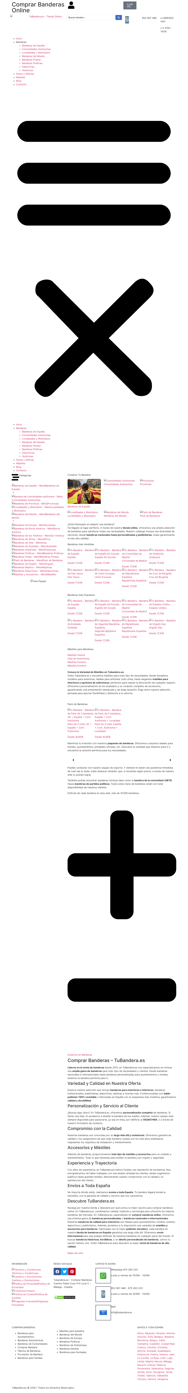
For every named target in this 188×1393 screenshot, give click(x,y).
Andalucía (154, 557)
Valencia (151, 1375)
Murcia (158, 1361)
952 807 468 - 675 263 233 (127, 1288)
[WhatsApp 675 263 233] (103, 1275)
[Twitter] (64, 1271)
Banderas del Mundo (33, 56)
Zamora (151, 1379)
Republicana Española (134, 580)
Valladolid (162, 1375)
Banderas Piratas (31, 59)
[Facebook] (57, 1271)
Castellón (155, 1343)
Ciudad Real (168, 1343)
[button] (94, 254)
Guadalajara (164, 1350)
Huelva (154, 1354)
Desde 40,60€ (75, 736)
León (163, 1357)
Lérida (140, 1361)
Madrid (149, 1361)
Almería (170, 1333)
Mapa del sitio (75, 1253)
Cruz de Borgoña (158, 577)
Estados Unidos (158, 607)
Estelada (72, 627)
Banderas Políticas (32, 63)
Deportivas (28, 66)
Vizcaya (141, 1379)
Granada (151, 1350)
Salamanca (157, 1368)
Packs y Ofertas (25, 73)
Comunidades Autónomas (36, 49)
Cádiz (162, 1340)
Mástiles (20, 77)
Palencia (161, 1364)
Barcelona (142, 1340)
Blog (18, 80)
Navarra (141, 1364)
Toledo (141, 1375)
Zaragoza (162, 1379)
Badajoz (158, 1336)
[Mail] (103, 1312)
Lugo (170, 1357)
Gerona (141, 1350)
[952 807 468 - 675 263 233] (103, 1294)
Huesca (164, 1354)
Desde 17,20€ (75, 562)
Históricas (27, 70)
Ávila (150, 1336)
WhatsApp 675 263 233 (124, 1269)
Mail (113, 1306)
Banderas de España (33, 45)
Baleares (169, 1336)
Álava (140, 1333)
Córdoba (162, 1347)
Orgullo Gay (155, 627)
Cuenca (141, 1347)
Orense (151, 1364)
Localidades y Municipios (36, 52)
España (72, 557)
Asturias (141, 1336)
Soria (149, 1372)
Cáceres (151, 1347)
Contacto (21, 84)
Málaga (167, 1361)
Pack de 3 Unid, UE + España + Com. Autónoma (80, 728)
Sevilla (141, 1372)
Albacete (150, 1333)
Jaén (171, 1354)
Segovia (169, 1368)
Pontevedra (143, 1368)
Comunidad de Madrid (134, 560)
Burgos (153, 1340)
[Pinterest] (72, 1271)
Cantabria (142, 1343)
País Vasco (74, 577)
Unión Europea (103, 577)
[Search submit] (118, 17)
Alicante (160, 1333)
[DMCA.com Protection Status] (65, 1298)
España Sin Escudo (105, 557)
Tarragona (158, 1372)
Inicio (19, 38)
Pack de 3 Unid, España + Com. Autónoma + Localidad (108, 728)
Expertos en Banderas (80, 1054)
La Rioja (154, 1357)
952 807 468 (149, 17)
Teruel (169, 1372)
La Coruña (143, 1357)
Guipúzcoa (143, 1354)
